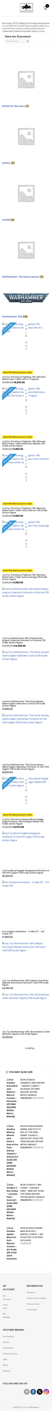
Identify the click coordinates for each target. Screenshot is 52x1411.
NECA (5, 1365)
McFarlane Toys (10, 1353)
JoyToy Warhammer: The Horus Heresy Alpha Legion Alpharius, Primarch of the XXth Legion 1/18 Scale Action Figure (25, 766)
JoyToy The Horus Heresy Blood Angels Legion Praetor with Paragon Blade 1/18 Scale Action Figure (22, 821)
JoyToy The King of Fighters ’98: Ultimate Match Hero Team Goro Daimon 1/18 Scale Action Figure (24, 510)
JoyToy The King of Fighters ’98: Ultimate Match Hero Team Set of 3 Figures (23, 378)
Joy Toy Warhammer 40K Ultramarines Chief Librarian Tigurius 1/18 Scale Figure (26, 1033)
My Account (7, 1297)
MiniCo (6, 1342)
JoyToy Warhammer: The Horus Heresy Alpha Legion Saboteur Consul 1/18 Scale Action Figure (23, 703)
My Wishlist (6, 1315)
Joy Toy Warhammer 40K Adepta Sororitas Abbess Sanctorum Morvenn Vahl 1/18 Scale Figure (25, 982)
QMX (5, 1359)
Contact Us (32, 1309)
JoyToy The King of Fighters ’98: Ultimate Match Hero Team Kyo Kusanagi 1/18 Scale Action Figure (24, 577)
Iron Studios (8, 1336)
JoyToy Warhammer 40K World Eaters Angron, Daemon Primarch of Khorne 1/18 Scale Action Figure (23, 640)
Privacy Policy (33, 1304)
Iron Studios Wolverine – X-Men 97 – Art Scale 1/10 (23, 932)
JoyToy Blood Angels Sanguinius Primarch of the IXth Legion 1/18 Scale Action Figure (25, 871)
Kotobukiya (8, 1348)
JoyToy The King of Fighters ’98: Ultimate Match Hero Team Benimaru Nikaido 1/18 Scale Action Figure (23, 443)
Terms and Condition (36, 1298)
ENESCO (6, 1371)
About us (31, 1292)
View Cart (5, 1306)
